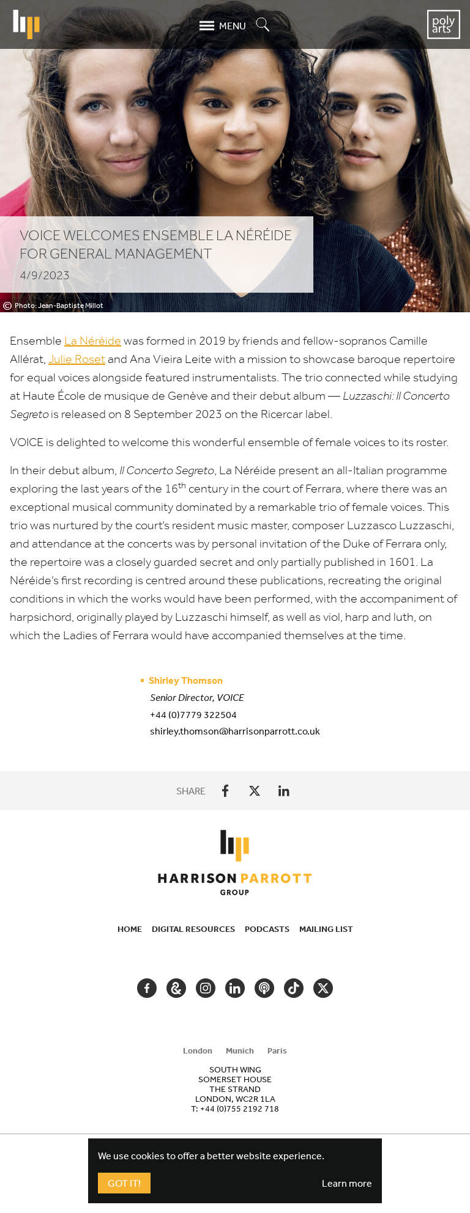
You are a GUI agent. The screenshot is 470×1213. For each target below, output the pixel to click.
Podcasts (267, 928)
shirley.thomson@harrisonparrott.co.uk (235, 730)
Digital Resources (193, 928)
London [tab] (197, 1050)
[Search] (263, 25)
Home (130, 928)
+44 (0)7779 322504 (193, 714)
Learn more (347, 1183)
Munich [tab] (240, 1050)
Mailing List (326, 928)
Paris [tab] (277, 1050)
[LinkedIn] (284, 791)
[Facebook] (225, 791)
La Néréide (92, 341)
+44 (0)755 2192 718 (239, 1108)
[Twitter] (254, 791)
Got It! (124, 1183)
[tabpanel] (235, 1089)
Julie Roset (76, 359)
